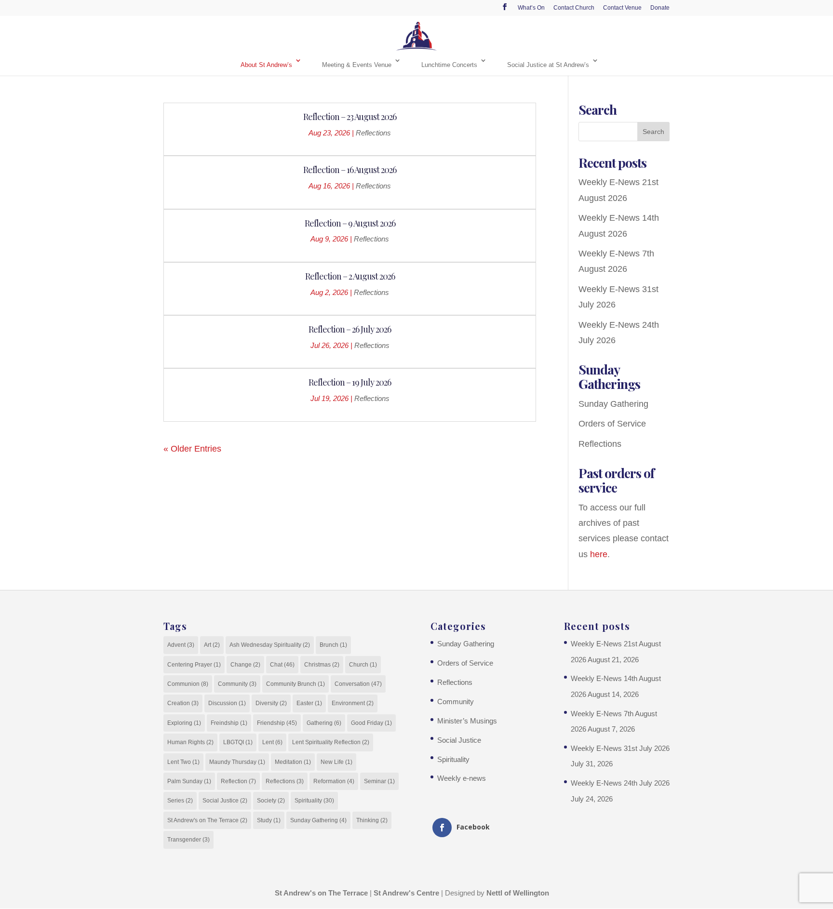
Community (237, 684)
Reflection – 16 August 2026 (349, 169)
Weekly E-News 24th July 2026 (620, 783)
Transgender (188, 839)
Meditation (293, 762)
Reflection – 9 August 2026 (350, 223)
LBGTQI (238, 742)
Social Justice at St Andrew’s (548, 64)
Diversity (271, 703)
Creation (183, 703)
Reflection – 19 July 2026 (350, 382)
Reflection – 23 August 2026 (349, 116)
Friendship (277, 723)
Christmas (321, 664)
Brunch (333, 645)
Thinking (372, 820)
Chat (282, 664)
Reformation (333, 781)
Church (363, 664)
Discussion (227, 703)
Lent (272, 742)
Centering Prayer (194, 664)
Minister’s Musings (467, 721)
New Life (336, 762)
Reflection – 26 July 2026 (350, 329)
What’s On (531, 8)
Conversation (358, 684)
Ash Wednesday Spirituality (269, 645)
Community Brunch (295, 684)
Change (245, 664)
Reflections (373, 133)
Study (269, 820)
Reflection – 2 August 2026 (350, 276)
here (598, 554)
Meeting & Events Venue (356, 64)
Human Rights (190, 742)
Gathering (324, 723)
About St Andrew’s (266, 64)
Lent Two (183, 762)
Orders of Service (612, 423)
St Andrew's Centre (406, 893)
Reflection (238, 781)
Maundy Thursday (237, 762)
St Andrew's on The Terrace (207, 820)
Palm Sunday (189, 781)
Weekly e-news (461, 778)
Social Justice (224, 800)
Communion (187, 684)
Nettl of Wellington (517, 893)
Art (212, 645)
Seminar (379, 781)
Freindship (229, 723)
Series (180, 800)
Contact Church (573, 8)
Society (271, 800)
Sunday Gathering (613, 404)
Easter (309, 703)
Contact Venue (622, 8)
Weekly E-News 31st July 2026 (620, 748)
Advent (180, 645)
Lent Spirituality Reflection (330, 742)
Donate (660, 8)
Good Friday (371, 723)
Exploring (184, 723)
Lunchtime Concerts (449, 64)
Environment (353, 703)
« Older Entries (192, 449)
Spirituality (314, 800)
